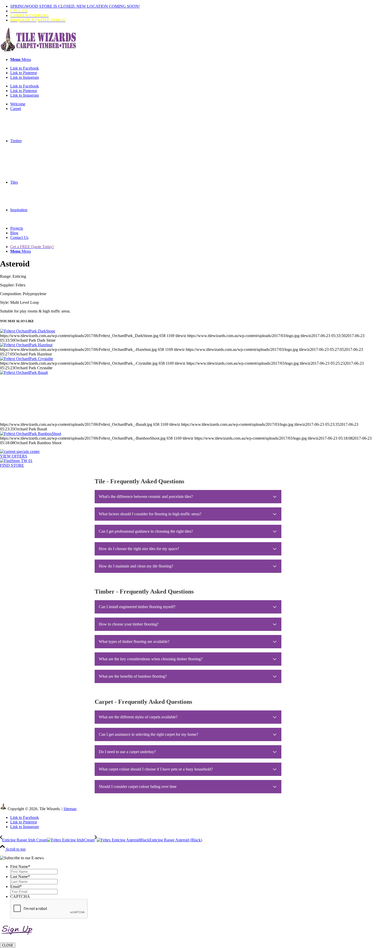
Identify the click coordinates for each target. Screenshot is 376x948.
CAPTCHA (20, 896)
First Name (20, 866)
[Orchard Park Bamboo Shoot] (30, 433)
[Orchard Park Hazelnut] (26, 345)
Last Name (20, 876)
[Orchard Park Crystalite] (26, 358)
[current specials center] (20, 451)
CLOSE (7, 945)
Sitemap (69, 809)
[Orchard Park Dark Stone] (27, 331)
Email (16, 886)
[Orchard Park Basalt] (188, 396)
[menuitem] (193, 6)
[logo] (38, 51)
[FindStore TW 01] (16, 461)
